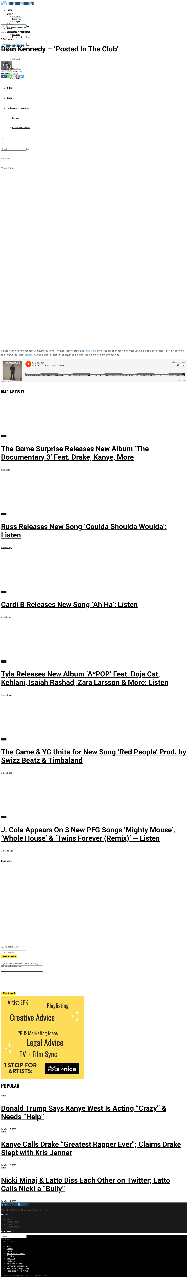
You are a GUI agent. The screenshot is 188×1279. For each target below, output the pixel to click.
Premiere (16, 34)
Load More (6, 861)
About (9, 1219)
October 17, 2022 (8, 1129)
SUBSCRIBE (9, 956)
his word (91, 350)
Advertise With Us (15, 1263)
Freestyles (16, 19)
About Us (11, 1258)
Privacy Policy (13, 1222)
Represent (30, 354)
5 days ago (5, 469)
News (3, 1095)
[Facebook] (4, 76)
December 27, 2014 (9, 73)
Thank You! (9, 993)
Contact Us (11, 1224)
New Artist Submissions (17, 1266)
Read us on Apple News (17, 1271)
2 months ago (7, 851)
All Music (16, 16)
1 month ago (6, 695)
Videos (10, 1248)
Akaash (18, 71)
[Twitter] (21, 76)
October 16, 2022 (8, 1165)
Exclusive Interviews (21, 37)
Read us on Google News (18, 1268)
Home (9, 10)
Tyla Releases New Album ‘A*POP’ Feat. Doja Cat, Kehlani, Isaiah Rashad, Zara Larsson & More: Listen (84, 678)
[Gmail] (15, 76)
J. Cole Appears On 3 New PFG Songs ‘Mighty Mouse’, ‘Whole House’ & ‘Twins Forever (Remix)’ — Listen (88, 834)
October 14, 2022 (8, 1201)
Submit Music (13, 1227)
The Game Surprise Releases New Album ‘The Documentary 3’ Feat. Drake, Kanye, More (75, 453)
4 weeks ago (6, 547)
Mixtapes (16, 21)
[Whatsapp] (9, 76)
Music (10, 13)
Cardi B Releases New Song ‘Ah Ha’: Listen (69, 604)
